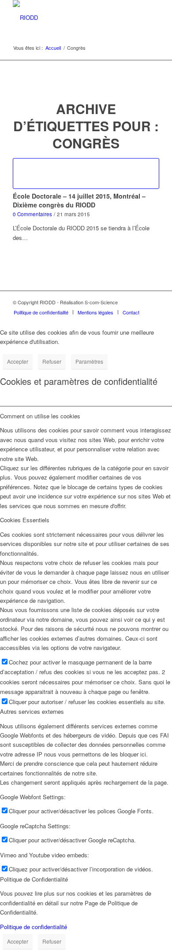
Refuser (51, 361)
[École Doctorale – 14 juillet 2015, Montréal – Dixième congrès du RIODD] (86, 173)
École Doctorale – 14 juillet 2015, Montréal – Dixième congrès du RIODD (79, 200)
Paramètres (89, 361)
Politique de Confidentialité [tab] (34, 879)
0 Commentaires (32, 214)
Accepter (17, 361)
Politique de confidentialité (33, 926)
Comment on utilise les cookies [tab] (40, 416)
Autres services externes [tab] (32, 711)
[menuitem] (41, 312)
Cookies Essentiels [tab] (24, 520)
